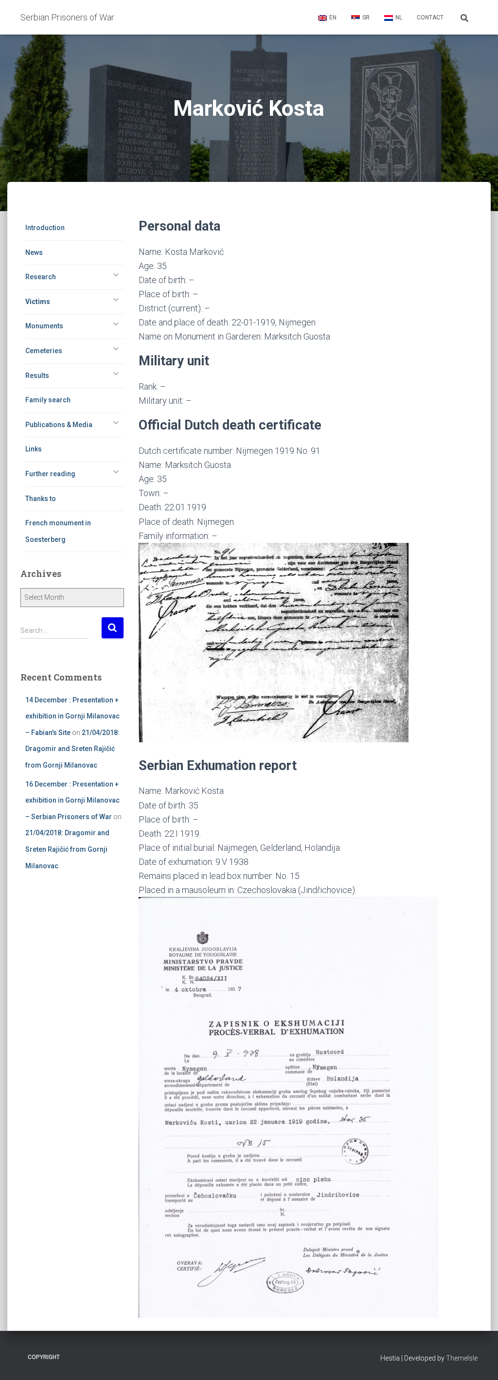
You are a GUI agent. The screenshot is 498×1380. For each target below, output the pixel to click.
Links (33, 449)
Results (37, 375)
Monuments (44, 326)
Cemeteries (43, 351)
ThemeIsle (462, 1358)
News (34, 252)
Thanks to (40, 498)
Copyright (44, 1357)
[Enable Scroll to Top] (478, 1360)
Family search (48, 400)
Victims (37, 301)
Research (40, 277)
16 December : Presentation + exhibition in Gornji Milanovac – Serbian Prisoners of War (72, 800)
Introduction (45, 228)
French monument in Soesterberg (58, 531)
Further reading (50, 474)
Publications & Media (58, 425)
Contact (430, 17)
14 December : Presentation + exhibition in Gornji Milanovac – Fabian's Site (72, 716)
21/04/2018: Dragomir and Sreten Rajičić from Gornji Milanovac (72, 749)
